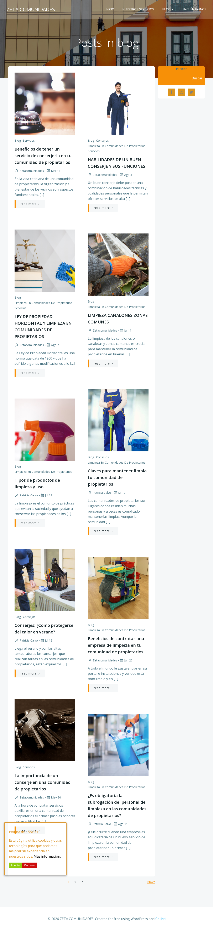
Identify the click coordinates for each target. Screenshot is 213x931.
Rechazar (29, 865)
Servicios (29, 140)
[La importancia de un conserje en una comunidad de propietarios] (45, 730)
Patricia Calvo (102, 493)
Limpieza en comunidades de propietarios (116, 146)
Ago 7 (55, 345)
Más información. (47, 856)
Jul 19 (121, 493)
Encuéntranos (194, 9)
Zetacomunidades (32, 171)
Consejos (102, 140)
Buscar (181, 69)
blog (18, 140)
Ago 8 (128, 175)
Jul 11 (127, 330)
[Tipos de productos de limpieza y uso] (45, 429)
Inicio (110, 9)
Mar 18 (56, 171)
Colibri (160, 918)
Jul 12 (48, 640)
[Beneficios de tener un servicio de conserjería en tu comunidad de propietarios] (45, 103)
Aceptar (15, 865)
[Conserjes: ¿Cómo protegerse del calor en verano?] (45, 579)
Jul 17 (48, 495)
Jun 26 (128, 660)
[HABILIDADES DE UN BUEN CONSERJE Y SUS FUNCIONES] (118, 103)
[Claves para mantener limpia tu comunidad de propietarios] (118, 420)
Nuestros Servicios (138, 9)
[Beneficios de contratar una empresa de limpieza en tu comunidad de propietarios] (118, 587)
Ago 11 (123, 824)
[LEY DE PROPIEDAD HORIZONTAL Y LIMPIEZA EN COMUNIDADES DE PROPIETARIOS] (45, 260)
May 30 (56, 797)
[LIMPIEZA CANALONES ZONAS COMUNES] (118, 264)
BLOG (166, 9)
